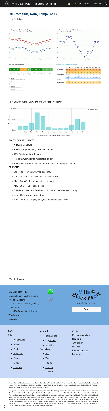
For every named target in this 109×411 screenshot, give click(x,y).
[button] (106, 4)
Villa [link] (76, 4)
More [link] (95, 4)
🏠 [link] (69, 4)
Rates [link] (87, 4)
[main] (54, 16)
